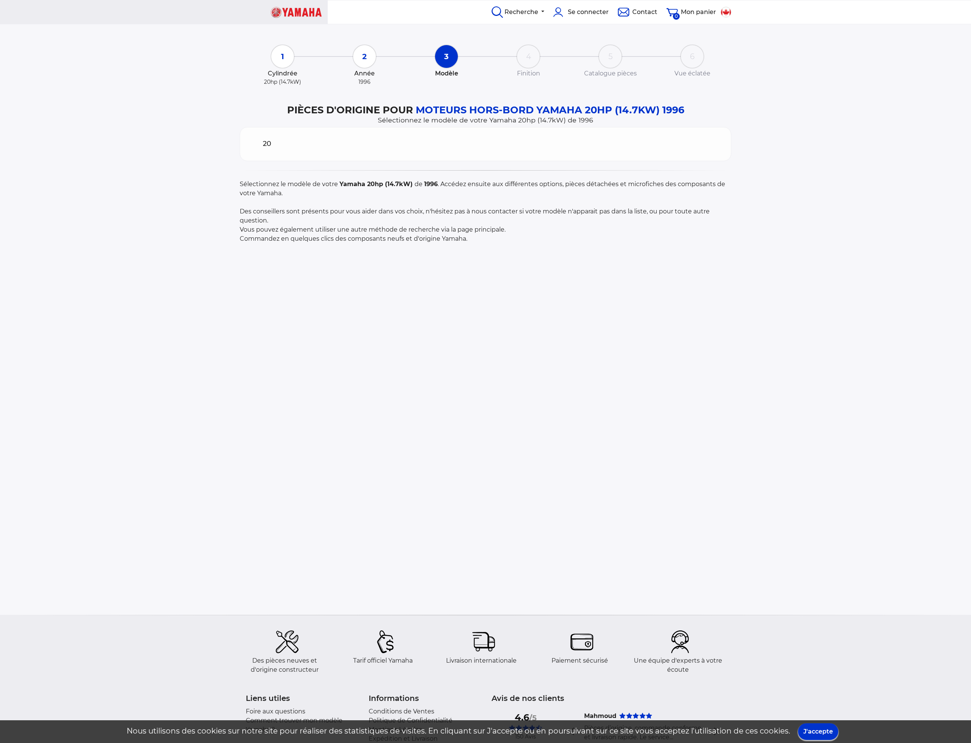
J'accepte (818, 731)
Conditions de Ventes (401, 711)
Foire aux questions (275, 711)
